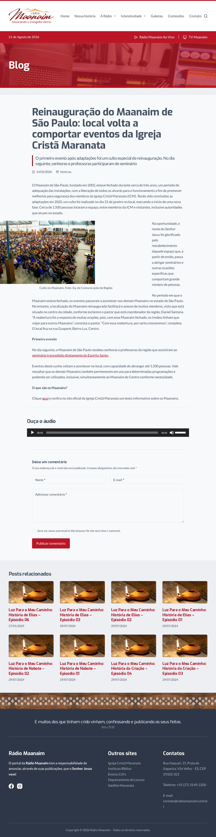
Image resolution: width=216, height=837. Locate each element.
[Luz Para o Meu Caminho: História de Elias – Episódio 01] (184, 592)
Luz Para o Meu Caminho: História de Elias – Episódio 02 (133, 614)
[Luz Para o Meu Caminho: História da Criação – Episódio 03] (184, 646)
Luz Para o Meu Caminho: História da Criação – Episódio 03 (184, 668)
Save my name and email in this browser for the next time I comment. (79, 530)
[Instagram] (19, 786)
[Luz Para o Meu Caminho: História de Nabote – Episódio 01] (82, 646)
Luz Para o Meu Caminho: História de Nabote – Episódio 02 (31, 668)
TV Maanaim (197, 37)
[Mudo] (172, 433)
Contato (195, 16)
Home (65, 16)
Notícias (65, 172)
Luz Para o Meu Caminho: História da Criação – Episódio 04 (133, 668)
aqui (45, 398)
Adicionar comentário (51, 494)
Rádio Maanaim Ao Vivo (156, 37)
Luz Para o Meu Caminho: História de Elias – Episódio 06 (31, 614)
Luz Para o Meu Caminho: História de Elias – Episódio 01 (184, 614)
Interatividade (131, 16)
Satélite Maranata (121, 785)
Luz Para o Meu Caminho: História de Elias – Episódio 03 (82, 614)
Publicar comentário (51, 543)
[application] (108, 432)
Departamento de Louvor (126, 780)
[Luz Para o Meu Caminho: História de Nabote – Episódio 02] (31, 646)
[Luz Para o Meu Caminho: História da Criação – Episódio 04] (133, 646)
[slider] (181, 432)
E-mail (118, 480)
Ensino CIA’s (117, 774)
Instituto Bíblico (119, 768)
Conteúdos (176, 16)
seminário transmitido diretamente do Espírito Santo (70, 355)
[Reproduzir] (32, 433)
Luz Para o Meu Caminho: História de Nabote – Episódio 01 (82, 668)
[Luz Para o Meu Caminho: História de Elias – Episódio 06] (31, 592)
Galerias (157, 16)
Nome (40, 480)
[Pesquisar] (205, 16)
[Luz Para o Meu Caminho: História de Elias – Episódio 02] (133, 592)
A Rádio (106, 16)
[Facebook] (11, 786)
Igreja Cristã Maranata (124, 763)
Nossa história (84, 16)
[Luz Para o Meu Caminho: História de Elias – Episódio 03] (82, 592)
